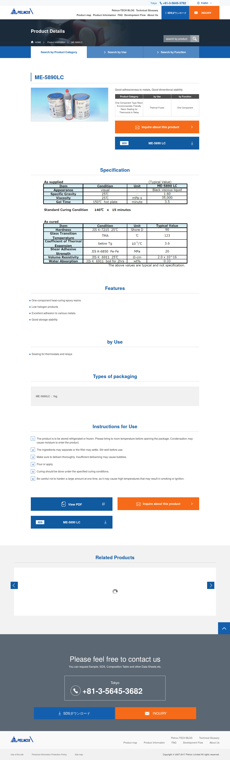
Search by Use (117, 52)
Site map (79, 754)
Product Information (104, 15)
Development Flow (135, 15)
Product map (84, 15)
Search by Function (173, 52)
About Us (152, 15)
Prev (14, 585)
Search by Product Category (59, 52)
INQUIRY (206, 12)
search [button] (194, 38)
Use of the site (17, 754)
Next (210, 585)
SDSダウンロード (177, 12)
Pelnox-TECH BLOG (123, 10)
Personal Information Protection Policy (49, 754)
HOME (38, 42)
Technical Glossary (147, 10)
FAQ (120, 15)
